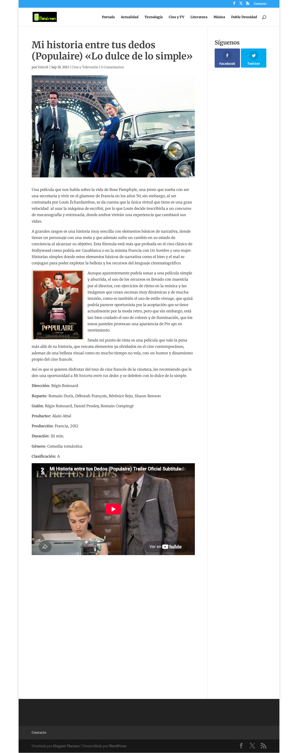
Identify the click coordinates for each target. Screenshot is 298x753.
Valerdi (43, 67)
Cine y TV (176, 17)
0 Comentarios (112, 67)
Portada (108, 17)
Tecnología (154, 17)
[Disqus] (113, 613)
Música (219, 17)
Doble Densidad (244, 17)
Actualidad (130, 17)
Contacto (260, 3)
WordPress (117, 746)
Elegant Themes (66, 746)
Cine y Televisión (85, 67)
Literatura (198, 17)
